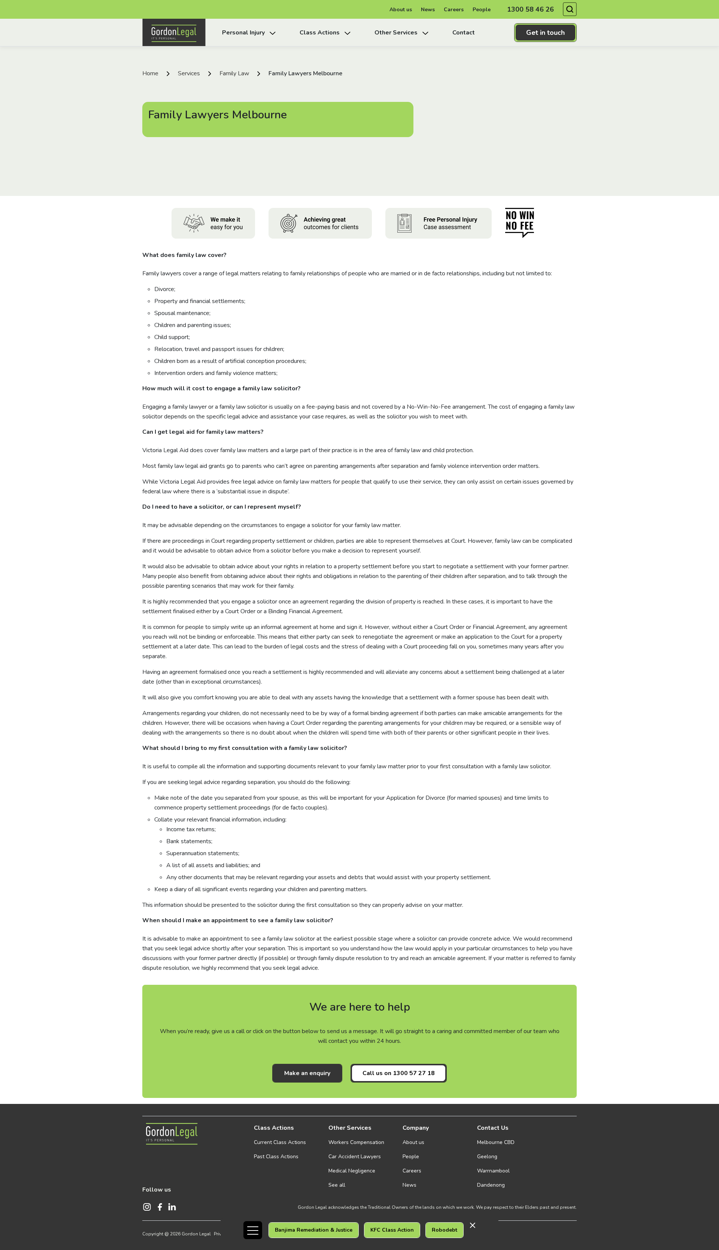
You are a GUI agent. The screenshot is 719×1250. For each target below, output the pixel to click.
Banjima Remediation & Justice (313, 1230)
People (482, 9)
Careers (454, 9)
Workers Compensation (356, 1142)
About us (400, 9)
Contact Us (493, 1128)
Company (416, 1128)
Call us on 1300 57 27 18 (398, 1073)
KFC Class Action (392, 1230)
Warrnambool (493, 1170)
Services (189, 73)
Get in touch (545, 32)
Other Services (349, 1128)
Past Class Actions (276, 1156)
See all (336, 1185)
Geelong (487, 1156)
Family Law (234, 73)
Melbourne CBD (496, 1142)
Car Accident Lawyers (354, 1156)
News (428, 9)
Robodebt (444, 1230)
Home (150, 73)
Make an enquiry (307, 1073)
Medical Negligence (351, 1170)
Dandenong (491, 1185)
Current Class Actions (280, 1142)
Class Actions (274, 1128)
